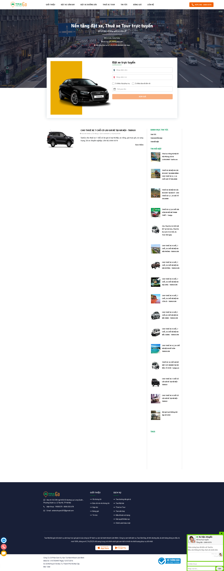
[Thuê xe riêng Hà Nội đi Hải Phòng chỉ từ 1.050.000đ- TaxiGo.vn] (155, 157)
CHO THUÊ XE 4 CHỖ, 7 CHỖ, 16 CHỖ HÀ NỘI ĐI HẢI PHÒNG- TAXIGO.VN (170, 248)
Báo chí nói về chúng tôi (100, 503)
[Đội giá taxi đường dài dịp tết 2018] (155, 415)
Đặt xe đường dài (88, 4)
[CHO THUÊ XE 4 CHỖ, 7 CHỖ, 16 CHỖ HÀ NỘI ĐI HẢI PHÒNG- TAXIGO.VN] (155, 249)
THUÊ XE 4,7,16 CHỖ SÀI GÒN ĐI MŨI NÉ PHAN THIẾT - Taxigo (170, 212)
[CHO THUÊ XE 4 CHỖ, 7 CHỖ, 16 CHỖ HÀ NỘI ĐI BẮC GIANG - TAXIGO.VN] (155, 332)
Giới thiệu (50, 4)
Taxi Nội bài (119, 503)
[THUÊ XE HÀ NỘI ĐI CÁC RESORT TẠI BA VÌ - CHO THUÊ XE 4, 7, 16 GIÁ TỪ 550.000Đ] (155, 193)
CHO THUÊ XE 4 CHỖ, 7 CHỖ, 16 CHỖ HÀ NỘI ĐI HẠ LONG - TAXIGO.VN (170, 282)
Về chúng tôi (96, 499)
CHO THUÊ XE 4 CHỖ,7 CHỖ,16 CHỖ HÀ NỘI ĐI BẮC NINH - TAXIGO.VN (170, 315)
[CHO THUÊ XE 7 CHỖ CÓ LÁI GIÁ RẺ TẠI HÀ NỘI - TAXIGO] (60, 138)
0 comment (106, 134)
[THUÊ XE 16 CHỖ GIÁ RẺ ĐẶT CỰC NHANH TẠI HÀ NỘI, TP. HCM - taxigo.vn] (155, 365)
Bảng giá (137, 4)
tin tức (153, 134)
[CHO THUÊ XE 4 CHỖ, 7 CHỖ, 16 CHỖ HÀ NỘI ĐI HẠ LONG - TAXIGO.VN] (155, 282)
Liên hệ (150, 4)
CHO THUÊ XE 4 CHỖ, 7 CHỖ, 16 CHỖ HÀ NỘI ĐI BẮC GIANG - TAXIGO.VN (170, 332)
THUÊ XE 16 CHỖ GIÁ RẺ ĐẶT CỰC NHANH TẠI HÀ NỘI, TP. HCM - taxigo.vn (170, 365)
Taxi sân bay (120, 511)
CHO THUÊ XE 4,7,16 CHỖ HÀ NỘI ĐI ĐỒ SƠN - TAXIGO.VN (171, 348)
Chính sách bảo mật (122, 523)
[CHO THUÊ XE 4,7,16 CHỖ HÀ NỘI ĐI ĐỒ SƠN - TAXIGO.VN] (155, 349)
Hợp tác (95, 507)
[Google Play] (121, 548)
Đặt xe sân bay (68, 4)
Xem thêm (139, 145)
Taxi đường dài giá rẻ (123, 499)
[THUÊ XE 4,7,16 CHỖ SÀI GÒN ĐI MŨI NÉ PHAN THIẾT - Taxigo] (155, 212)
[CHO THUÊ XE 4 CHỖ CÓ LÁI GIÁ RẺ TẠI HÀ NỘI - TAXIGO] (155, 398)
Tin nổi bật (154, 142)
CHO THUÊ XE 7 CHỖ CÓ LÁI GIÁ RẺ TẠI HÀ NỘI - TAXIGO (108, 130)
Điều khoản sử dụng (122, 515)
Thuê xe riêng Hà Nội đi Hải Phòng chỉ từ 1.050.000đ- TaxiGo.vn (170, 156)
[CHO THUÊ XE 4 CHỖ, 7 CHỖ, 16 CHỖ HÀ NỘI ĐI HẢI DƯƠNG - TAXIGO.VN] (155, 265)
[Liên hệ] (3, 540)
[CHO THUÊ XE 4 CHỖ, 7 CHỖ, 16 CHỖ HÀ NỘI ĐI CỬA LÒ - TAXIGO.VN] (155, 299)
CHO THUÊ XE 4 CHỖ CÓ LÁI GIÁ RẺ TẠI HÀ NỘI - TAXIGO (170, 398)
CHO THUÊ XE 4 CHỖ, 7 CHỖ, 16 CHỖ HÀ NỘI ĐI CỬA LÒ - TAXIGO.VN (170, 298)
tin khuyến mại (156, 138)
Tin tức (124, 4)
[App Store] (103, 548)
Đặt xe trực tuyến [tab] (123, 62)
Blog (96, 134)
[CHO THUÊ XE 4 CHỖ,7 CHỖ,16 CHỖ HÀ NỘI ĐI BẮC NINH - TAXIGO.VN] (155, 315)
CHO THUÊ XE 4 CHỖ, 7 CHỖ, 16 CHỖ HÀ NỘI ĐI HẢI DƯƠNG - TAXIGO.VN (170, 265)
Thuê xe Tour (109, 4)
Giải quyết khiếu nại (122, 519)
